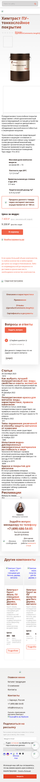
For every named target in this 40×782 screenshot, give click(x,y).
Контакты (12, 689)
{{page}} (7, 358)
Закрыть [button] (20, 776)
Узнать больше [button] (24, 771)
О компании (13, 685)
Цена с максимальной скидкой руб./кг (16, 640)
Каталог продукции (17, 681)
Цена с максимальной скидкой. (22, 219)
